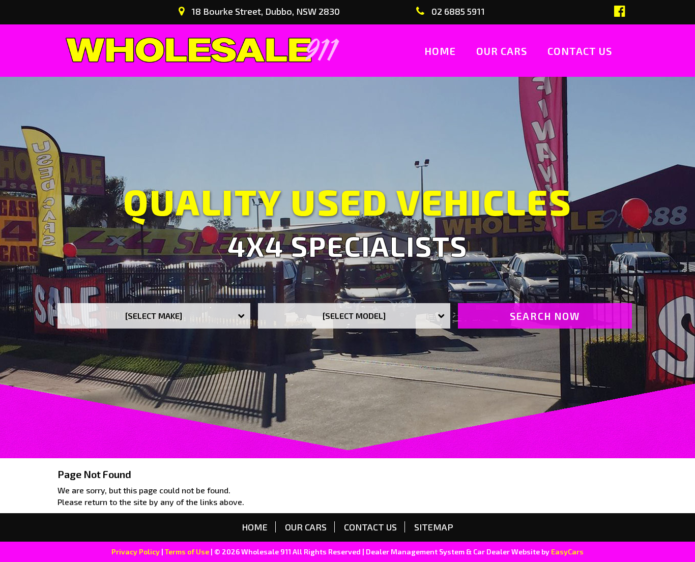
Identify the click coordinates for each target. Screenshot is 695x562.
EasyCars (567, 551)
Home (440, 51)
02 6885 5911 (457, 11)
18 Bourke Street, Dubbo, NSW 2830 (264, 11)
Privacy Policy (136, 551)
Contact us (579, 51)
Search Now (545, 316)
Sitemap (433, 527)
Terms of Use (188, 551)
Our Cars (501, 51)
